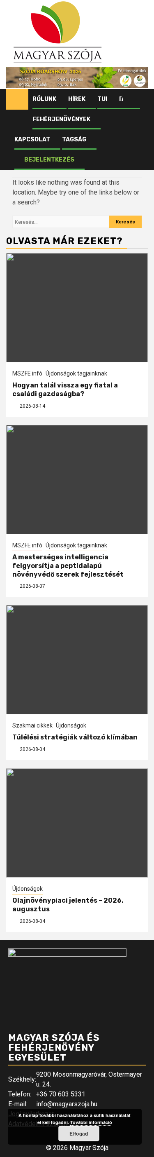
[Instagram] (129, 99)
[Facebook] (113, 99)
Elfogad (78, 1133)
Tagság (74, 139)
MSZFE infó (27, 373)
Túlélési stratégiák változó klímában (75, 737)
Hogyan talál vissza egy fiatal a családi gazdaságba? (65, 389)
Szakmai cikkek (32, 725)
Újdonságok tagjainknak (76, 373)
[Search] (142, 99)
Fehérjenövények (61, 119)
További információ (91, 1122)
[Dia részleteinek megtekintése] (77, 77)
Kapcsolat (32, 139)
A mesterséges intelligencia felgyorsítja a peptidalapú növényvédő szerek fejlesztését (68, 565)
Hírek (76, 99)
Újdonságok (71, 725)
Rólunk (44, 99)
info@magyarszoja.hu (66, 1104)
